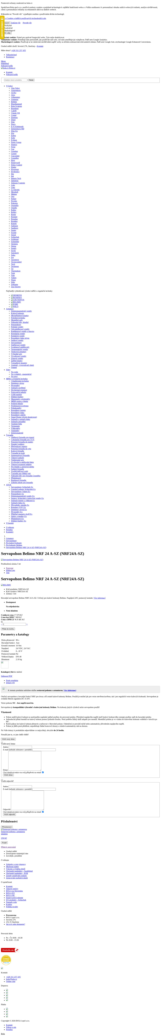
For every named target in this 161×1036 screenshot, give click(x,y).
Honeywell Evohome (14, 898)
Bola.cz (12, 68)
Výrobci (9, 86)
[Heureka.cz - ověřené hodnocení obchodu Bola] (6, 964)
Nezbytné (8, 25)
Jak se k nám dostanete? (15, 924)
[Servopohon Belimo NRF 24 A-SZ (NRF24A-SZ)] (22, 560)
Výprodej (10, 523)
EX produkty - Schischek (16, 900)
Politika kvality (12, 907)
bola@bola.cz (11, 979)
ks (2, 622)
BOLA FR (10, 895)
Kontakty (9, 532)
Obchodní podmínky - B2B (17, 873)
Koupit (4, 843)
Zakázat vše (15, 23)
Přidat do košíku (8, 629)
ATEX (8, 485)
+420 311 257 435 (18, 50)
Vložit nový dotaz (8, 739)
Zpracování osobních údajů (17, 878)
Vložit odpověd (9, 814)
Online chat (10, 981)
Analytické (8, 28)
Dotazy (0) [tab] (10, 683)
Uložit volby (6, 33)
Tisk (7, 573)
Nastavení (5, 23)
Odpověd (6, 809)
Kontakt (40, 46)
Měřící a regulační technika (17, 379)
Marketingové (9, 30)
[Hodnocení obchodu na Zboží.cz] (10, 952)
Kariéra (9, 904)
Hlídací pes (10, 570)
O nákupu (10, 527)
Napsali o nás (11, 902)
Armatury (10, 309)
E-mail (5, 750)
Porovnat (9, 568)
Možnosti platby (12, 867)
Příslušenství (7, 827)
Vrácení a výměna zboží (15, 869)
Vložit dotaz (8, 775)
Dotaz (5, 770)
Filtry (8, 370)
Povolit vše (27, 23)
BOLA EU (10, 893)
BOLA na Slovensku (14, 891)
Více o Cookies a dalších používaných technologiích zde (23, 18)
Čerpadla (9, 435)
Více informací (99, 598)
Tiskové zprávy (12, 889)
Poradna (9, 530)
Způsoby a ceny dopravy (16, 864)
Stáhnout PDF (6, 676)
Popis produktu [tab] (12, 680)
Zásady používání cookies (16, 876)
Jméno (5, 747)
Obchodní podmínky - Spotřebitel (19, 871)
